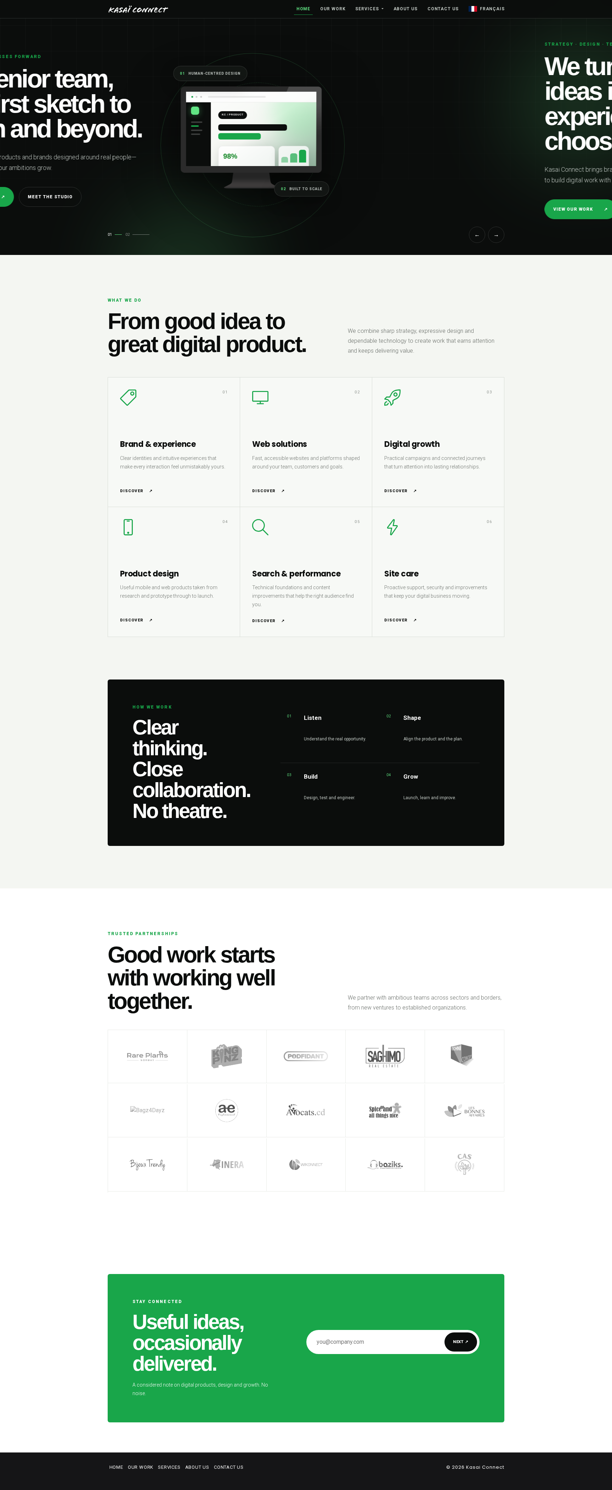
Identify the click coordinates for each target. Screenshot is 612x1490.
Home (303, 8)
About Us (405, 8)
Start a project (216, 209)
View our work (144, 209)
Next (461, 1342)
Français (492, 8)
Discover (136, 491)
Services (367, 8)
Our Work (332, 8)
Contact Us (443, 8)
